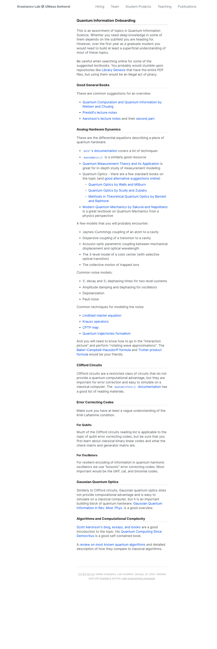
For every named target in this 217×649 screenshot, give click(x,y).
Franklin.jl (105, 578)
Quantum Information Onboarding (106, 20)
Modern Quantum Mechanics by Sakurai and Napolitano (125, 207)
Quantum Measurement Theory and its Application (121, 164)
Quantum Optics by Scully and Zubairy (117, 190)
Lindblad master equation (102, 315)
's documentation (100, 151)
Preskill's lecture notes (100, 112)
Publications (187, 6)
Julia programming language (138, 578)
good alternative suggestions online (132, 178)
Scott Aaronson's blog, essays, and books (109, 527)
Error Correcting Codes (95, 402)
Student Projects (138, 6)
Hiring (99, 6)
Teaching (164, 6)
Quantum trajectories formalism (106, 333)
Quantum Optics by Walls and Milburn (117, 184)
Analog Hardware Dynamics (99, 129)
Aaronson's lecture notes (102, 118)
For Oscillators (87, 455)
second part (145, 118)
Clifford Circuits (89, 365)
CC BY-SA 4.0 (86, 574)
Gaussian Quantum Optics (97, 482)
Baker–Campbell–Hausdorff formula (104, 350)
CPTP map (90, 327)
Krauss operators (96, 321)
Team (115, 6)
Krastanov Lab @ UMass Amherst (43, 6)
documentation (138, 387)
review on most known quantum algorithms (112, 544)
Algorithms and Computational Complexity (111, 519)
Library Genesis (113, 70)
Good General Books (93, 85)
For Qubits (84, 425)
